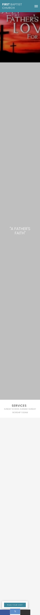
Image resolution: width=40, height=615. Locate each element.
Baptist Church (12, 6)
